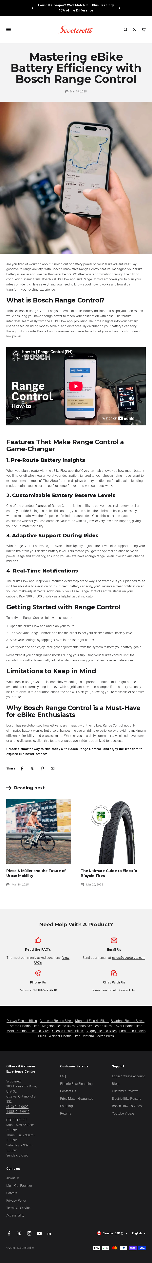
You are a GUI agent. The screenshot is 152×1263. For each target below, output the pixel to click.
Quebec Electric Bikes (68, 1031)
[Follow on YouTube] (39, 1233)
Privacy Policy (16, 1200)
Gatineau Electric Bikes (56, 1021)
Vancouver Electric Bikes (94, 1026)
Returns (65, 1113)
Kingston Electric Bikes (58, 1026)
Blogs (116, 1084)
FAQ (63, 1076)
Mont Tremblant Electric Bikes (28, 1031)
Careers (11, 1193)
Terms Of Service (18, 1208)
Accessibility (15, 1215)
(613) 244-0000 (17, 1107)
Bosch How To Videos (127, 1106)
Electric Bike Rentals (126, 1098)
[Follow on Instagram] (29, 1233)
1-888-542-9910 (17, 1112)
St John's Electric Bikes (127, 1021)
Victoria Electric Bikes (98, 1036)
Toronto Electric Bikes (23, 1026)
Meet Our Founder (19, 1186)
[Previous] (32, 8)
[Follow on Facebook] (9, 1233)
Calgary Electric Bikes (101, 1031)
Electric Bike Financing (76, 1084)
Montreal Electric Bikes (92, 1021)
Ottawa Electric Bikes (22, 1021)
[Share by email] (53, 768)
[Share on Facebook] (22, 768)
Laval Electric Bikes (128, 1026)
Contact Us (68, 1091)
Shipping (66, 1106)
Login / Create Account (128, 1076)
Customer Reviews (125, 1091)
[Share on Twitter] (32, 768)
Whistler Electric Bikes (64, 1036)
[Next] (120, 8)
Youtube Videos (123, 1113)
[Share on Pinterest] (42, 768)
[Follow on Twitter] (19, 1233)
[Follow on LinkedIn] (49, 1233)
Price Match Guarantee (76, 1098)
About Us (13, 1178)
